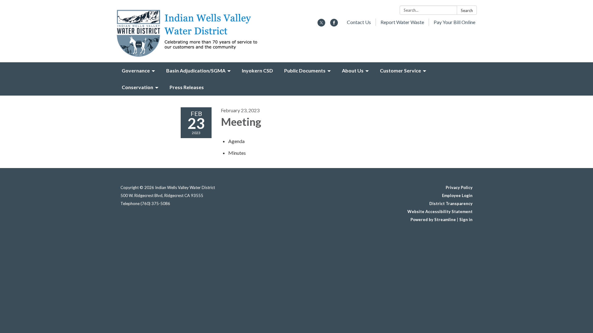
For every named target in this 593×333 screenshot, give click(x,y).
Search (467, 10)
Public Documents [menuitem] (305, 70)
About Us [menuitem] (353, 70)
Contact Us (359, 22)
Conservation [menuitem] (137, 87)
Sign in (466, 219)
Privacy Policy (459, 187)
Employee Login (457, 195)
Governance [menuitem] (136, 70)
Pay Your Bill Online (454, 22)
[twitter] (321, 24)
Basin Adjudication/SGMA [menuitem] (195, 70)
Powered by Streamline (433, 219)
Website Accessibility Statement (440, 211)
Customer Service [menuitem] (400, 70)
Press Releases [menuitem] (187, 87)
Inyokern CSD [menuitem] (257, 70)
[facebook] (334, 24)
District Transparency (451, 203)
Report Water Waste (402, 22)
